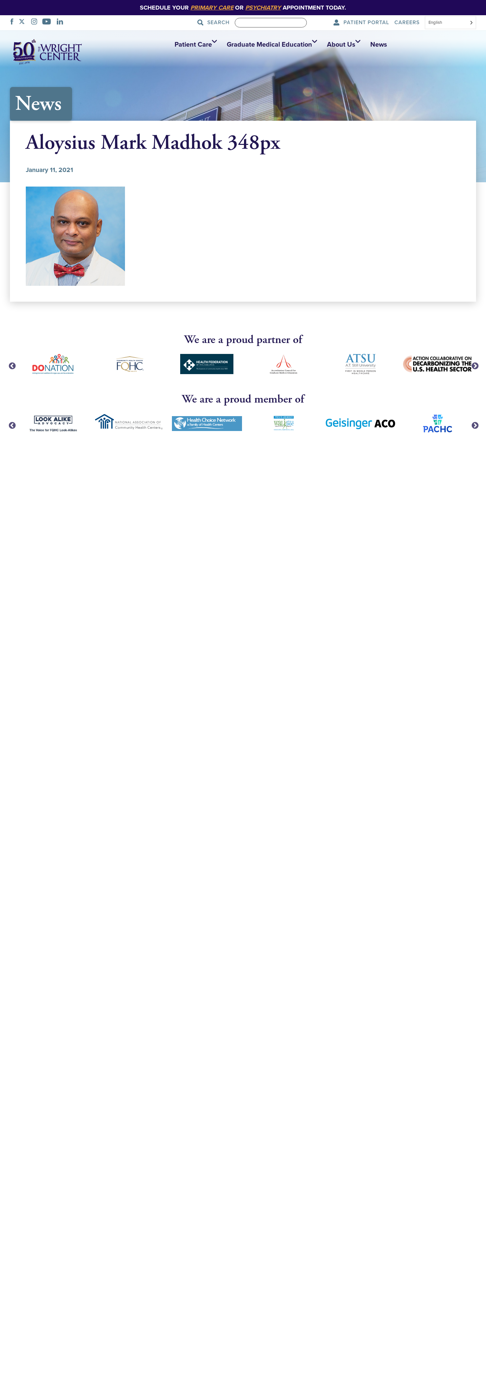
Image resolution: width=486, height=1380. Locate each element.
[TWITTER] (24, 22)
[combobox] (450, 23)
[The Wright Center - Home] (47, 51)
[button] (194, 44)
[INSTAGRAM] (36, 22)
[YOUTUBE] (48, 22)
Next (474, 365)
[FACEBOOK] (14, 22)
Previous (11, 365)
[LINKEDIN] (61, 22)
